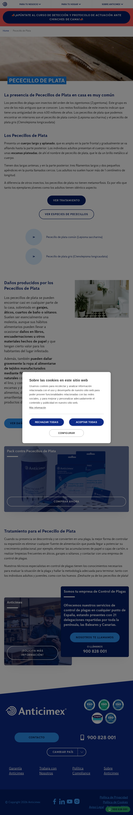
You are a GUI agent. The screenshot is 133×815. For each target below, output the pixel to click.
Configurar (66, 433)
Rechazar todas (46, 422)
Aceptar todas (86, 422)
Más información (37, 407)
